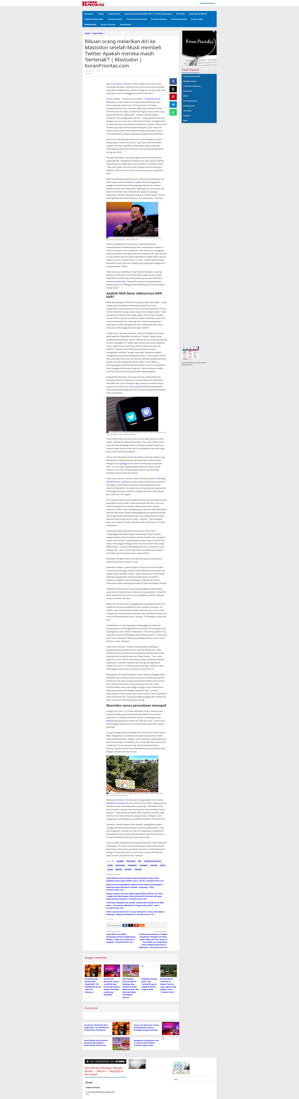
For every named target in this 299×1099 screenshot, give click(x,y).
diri (139, 861)
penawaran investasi (115, 803)
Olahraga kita (189, 106)
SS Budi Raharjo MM (191, 76)
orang (110, 869)
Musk (162, 865)
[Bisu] (117, 1061)
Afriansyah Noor (190, 101)
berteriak (131, 861)
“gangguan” (125, 463)
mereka (153, 865)
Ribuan (119, 869)
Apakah (120, 861)
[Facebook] (125, 925)
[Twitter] (130, 925)
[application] (105, 1061)
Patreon (110, 720)
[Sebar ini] (173, 81)
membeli (143, 865)
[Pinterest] (136, 925)
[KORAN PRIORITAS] (93, 3)
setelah (128, 869)
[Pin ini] (173, 97)
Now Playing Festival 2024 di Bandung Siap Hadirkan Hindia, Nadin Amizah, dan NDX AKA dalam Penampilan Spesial (96, 1045)
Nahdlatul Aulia (189, 81)
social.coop (120, 281)
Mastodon (120, 865)
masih (110, 865)
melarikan (132, 865)
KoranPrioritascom (152, 861)
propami (186, 115)
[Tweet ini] (173, 89)
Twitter (138, 182)
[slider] (122, 1061)
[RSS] (142, 925)
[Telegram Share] (173, 104)
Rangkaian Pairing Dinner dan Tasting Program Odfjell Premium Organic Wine (149, 984)
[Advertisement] (94, 120)
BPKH (185, 96)
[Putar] (88, 1061)
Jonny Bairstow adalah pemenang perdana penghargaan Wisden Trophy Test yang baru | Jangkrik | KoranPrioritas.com (120, 936)
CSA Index (187, 111)
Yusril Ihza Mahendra (192, 86)
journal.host (141, 386)
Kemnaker (187, 91)
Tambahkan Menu (207, 3)
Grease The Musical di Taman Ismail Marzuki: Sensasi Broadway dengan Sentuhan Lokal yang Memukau (112, 987)
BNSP (185, 120)
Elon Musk (117, 83)
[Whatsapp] (173, 112)
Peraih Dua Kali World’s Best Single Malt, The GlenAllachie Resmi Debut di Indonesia (96, 1027)
